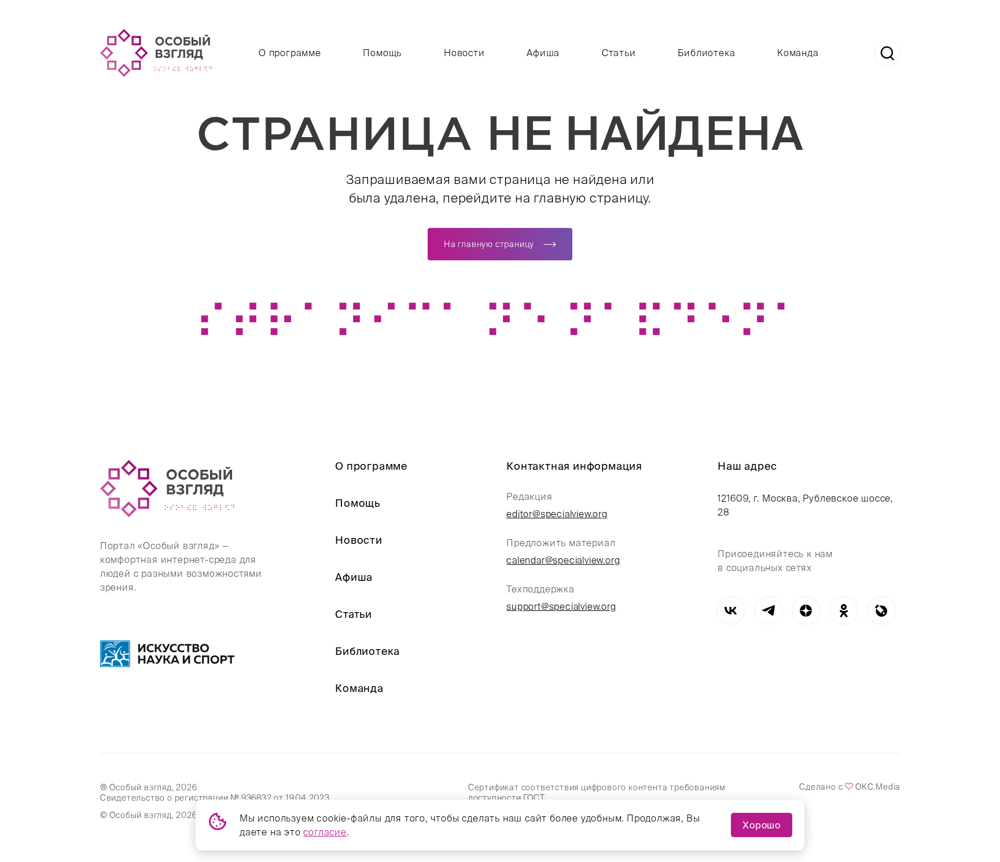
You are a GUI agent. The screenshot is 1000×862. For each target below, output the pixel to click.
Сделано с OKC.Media (849, 786)
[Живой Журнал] (881, 610)
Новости (464, 52)
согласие (324, 832)
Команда (798, 52)
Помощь (382, 52)
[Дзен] (806, 610)
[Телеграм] (768, 610)
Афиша (543, 52)
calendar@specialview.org (563, 560)
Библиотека (706, 52)
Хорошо (761, 825)
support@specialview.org (561, 606)
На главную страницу (489, 244)
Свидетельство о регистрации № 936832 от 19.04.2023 (215, 797)
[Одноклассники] (843, 610)
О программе (290, 52)
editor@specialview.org (557, 514)
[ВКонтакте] (730, 610)
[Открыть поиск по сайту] (887, 53)
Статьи (619, 52)
